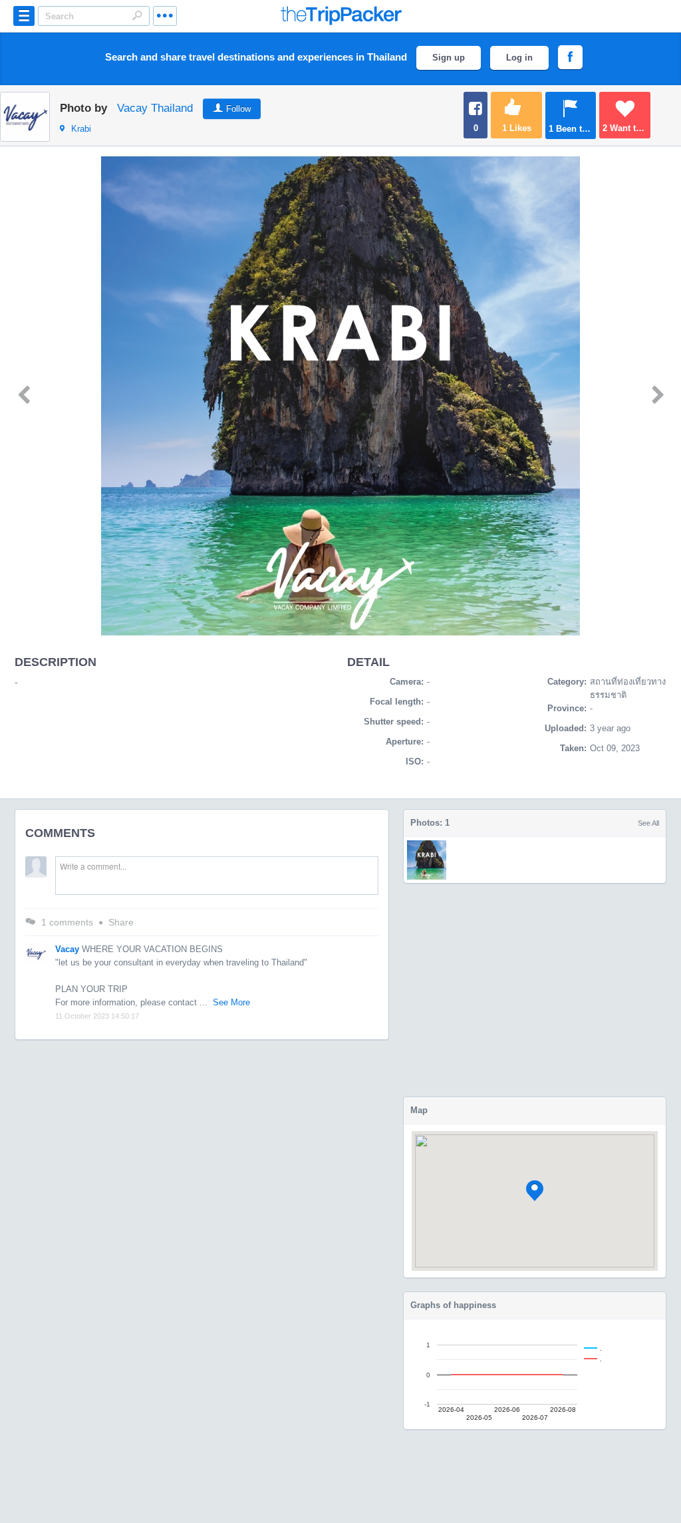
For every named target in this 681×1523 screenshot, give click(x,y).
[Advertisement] (534, 990)
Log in (519, 58)
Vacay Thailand (155, 108)
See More (231, 1002)
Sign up (448, 58)
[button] (535, 1190)
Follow (238, 109)
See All (648, 823)
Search (137, 15)
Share (121, 922)
